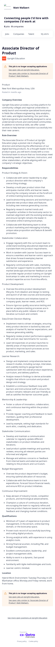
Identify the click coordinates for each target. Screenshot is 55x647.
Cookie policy (33, 641)
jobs (7, 34)
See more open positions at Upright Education (27, 618)
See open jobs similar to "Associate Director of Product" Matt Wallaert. (28, 74)
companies (18, 34)
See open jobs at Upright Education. (24, 70)
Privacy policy (22, 641)
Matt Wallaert (21, 7)
